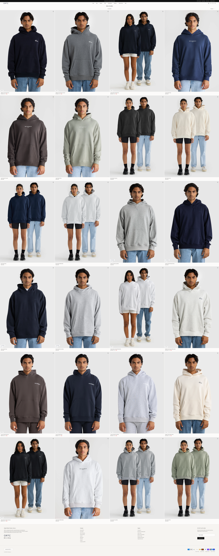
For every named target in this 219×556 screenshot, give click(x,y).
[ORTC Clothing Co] (5, 3)
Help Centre (139, 533)
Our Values (81, 531)
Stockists (81, 538)
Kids (105, 3)
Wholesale (81, 537)
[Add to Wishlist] (53, 11)
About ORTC (82, 530)
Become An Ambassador (141, 531)
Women (101, 3)
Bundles (115, 3)
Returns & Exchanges (141, 534)
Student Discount (140, 538)
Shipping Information (141, 537)
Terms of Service (213, 551)
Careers (81, 540)
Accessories (110, 3)
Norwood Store (82, 534)
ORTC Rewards (82, 533)
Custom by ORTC (82, 541)
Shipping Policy (207, 551)
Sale (125, 3)
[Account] (208, 3)
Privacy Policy (197, 551)
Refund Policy (202, 551)
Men (97, 3)
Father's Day (121, 3)
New (93, 3)
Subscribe (201, 538)
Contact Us (139, 530)
